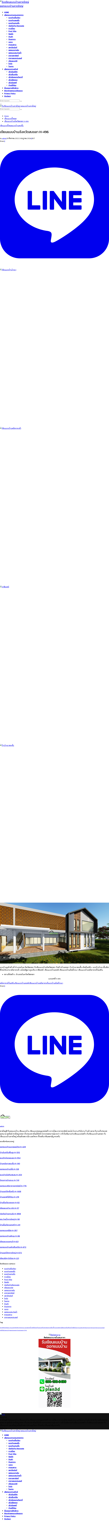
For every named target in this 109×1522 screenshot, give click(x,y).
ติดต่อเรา (7, 96)
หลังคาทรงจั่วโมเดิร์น (7, 983)
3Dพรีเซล (33, 1327)
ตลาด (11, 42)
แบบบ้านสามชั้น (14, 23)
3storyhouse (78, 1327)
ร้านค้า (11, 36)
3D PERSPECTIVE (17, 1327)
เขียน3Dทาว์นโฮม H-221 (9, 1258)
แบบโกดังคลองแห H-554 (10, 1158)
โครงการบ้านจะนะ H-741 (9, 1180)
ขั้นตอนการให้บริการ (11, 88)
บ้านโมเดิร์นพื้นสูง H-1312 (10, 1152)
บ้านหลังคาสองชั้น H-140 (10, 1163)
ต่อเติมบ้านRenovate (11, 1285)
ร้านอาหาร (12, 39)
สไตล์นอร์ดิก (13, 71)
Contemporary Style (22, 1330)
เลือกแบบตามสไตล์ (11, 69)
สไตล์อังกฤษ (13, 80)
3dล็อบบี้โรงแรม (53, 1327)
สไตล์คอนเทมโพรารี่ (16, 77)
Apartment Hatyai (89, 1327)
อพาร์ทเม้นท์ (13, 47)
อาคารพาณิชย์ (14, 55)
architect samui (97, 1327)
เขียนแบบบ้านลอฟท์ (22, 983)
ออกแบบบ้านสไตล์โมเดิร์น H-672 (13, 1247)
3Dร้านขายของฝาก (45, 1327)
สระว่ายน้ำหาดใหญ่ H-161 (10, 1219)
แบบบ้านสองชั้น (14, 20)
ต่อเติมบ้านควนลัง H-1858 (10, 1213)
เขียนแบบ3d (8, 1287)
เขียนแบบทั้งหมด (6, 126)
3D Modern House (9, 1327)
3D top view (23, 1327)
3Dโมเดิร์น (67, 1327)
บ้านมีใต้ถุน (12, 85)
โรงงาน (11, 66)
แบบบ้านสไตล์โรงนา (56, 983)
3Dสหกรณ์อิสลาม (61, 1327)
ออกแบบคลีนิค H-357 (8, 1230)
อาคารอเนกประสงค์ (15, 58)
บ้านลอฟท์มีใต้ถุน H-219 (9, 1197)
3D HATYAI (2, 1327)
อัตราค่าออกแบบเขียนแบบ (13, 90)
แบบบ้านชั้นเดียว (14, 17)
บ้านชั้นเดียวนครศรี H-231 (10, 1224)
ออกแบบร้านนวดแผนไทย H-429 (13, 1146)
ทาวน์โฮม (12, 28)
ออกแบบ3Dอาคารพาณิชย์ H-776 (13, 1185)
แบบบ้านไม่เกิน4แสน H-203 (11, 1174)
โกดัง (10, 63)
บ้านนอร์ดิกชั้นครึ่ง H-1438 (10, 1191)
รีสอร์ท (11, 34)
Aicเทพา (83, 1327)
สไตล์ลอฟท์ (13, 82)
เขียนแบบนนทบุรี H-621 (9, 1241)
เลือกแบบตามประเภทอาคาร (13, 15)
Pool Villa (12, 31)
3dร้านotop (38, 1327)
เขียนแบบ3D (13, 61)
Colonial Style (7, 1330)
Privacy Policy (10, 93)
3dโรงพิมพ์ (72, 1327)
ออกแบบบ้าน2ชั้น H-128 (9, 1169)
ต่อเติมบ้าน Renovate (16, 26)
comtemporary (13, 1330)
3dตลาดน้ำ (28, 1327)
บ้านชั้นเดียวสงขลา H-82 (10, 1202)
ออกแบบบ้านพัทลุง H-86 (10, 1236)
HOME (6, 12)
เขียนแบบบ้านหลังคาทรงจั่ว (39, 983)
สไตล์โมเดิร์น (13, 74)
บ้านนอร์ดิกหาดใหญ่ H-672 (11, 1252)
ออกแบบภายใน (14, 50)
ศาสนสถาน (12, 44)
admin (4, 138)
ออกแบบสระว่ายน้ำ (15, 53)
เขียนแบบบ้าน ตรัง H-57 (9, 1208)
